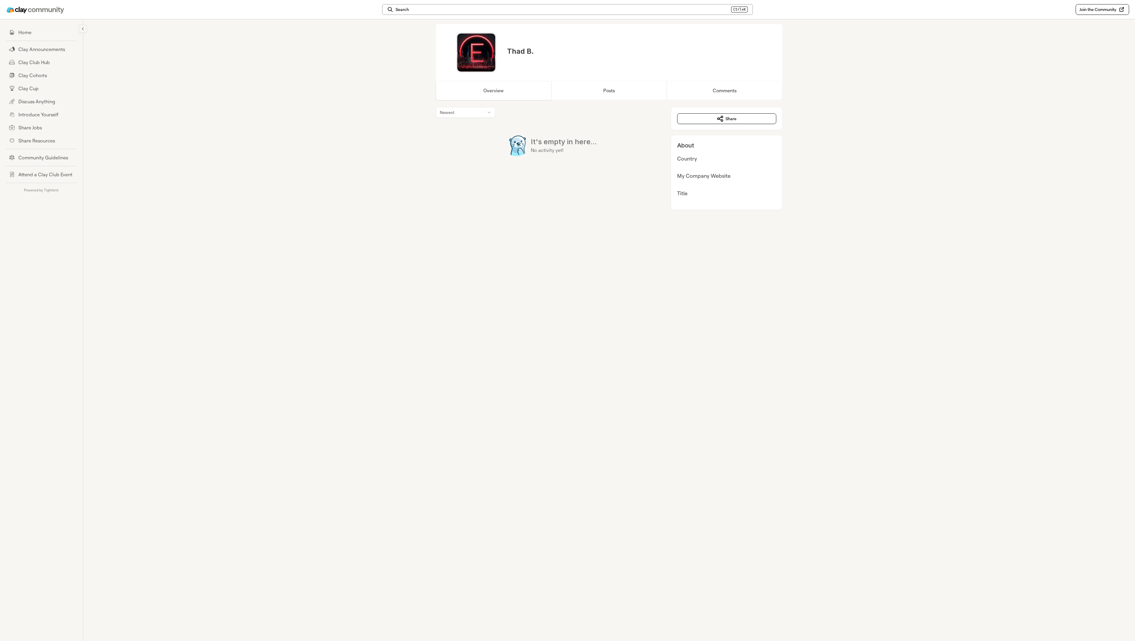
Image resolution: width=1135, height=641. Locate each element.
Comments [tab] (724, 90)
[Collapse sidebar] (83, 29)
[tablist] (609, 90)
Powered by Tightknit (41, 190)
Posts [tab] (609, 90)
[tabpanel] (609, 158)
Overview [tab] (493, 90)
